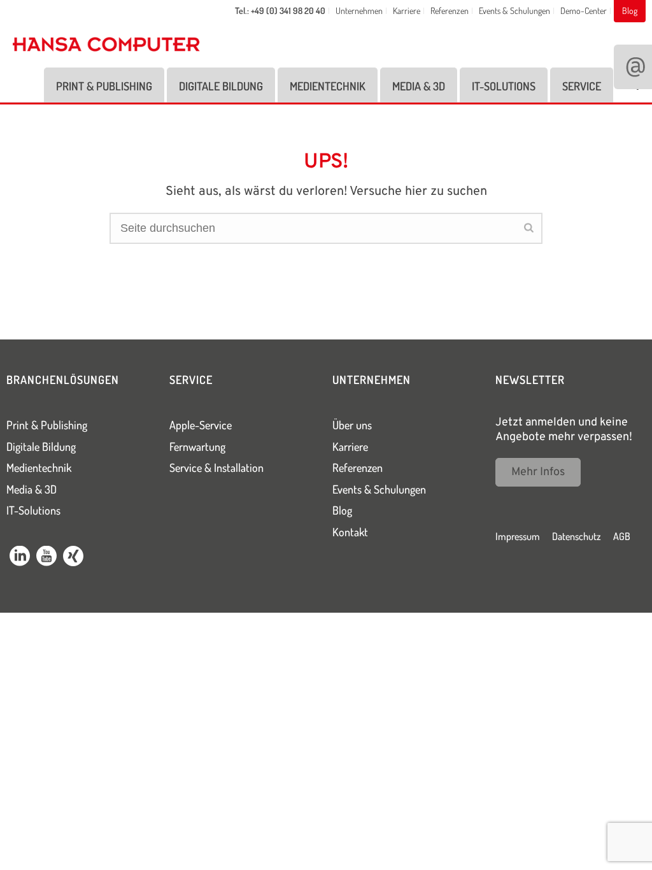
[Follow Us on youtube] (46, 558)
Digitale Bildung (221, 86)
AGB (621, 536)
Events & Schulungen (379, 489)
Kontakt (350, 532)
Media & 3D (418, 86)
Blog (342, 510)
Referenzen (357, 467)
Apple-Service (200, 425)
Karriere (350, 446)
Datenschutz (576, 536)
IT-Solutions (503, 86)
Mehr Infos (538, 472)
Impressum (517, 536)
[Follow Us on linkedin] (20, 558)
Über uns (352, 425)
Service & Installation (216, 467)
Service (581, 86)
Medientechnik (327, 86)
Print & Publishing (104, 86)
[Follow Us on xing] (73, 558)
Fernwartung (197, 446)
